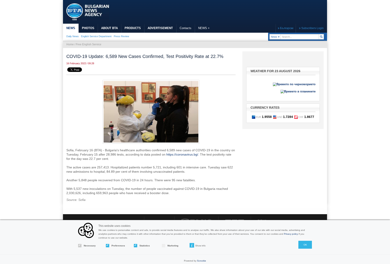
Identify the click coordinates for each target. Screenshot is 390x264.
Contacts (185, 28)
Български (286, 28)
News (70, 28)
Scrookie (201, 260)
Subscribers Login (312, 28)
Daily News (72, 36)
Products (133, 28)
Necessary (90, 245)
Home (70, 44)
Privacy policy (291, 234)
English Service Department (96, 36)
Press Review (121, 36)
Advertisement (160, 28)
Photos (88, 28)
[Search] (321, 36)
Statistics (144, 245)
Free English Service (88, 44)
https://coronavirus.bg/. (182, 154)
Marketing (172, 245)
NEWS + (204, 28)
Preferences (118, 245)
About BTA (109, 28)
